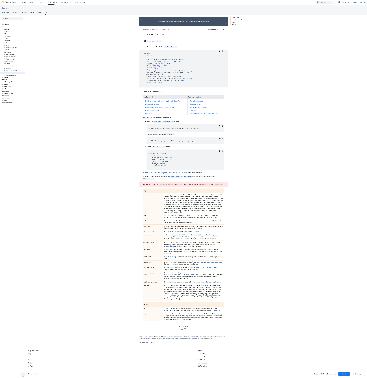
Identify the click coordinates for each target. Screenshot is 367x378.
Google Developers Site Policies (170, 338)
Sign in (362, 2)
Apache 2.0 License (144, 338)
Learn (31, 2)
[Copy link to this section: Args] (148, 191)
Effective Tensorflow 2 (152, 110)
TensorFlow (146, 29)
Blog (29, 354)
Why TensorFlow (80, 2)
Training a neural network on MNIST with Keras (204, 113)
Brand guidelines (203, 363)
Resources (51, 2)
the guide (219, 251)
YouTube (30, 366)
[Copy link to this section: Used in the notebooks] (164, 92)
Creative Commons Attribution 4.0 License (190, 336)
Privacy (36, 374)
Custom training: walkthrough (199, 107)
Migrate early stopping (152, 104)
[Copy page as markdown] (163, 34)
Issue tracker (201, 354)
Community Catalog (27, 12)
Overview (5, 12)
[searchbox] (12, 18)
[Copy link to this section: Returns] (150, 305)
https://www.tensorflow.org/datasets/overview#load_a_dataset (167, 173)
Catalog (14, 12)
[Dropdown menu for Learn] (35, 2)
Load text (193, 110)
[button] (12, 27)
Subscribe (344, 374)
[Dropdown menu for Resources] (57, 2)
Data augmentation (196, 104)
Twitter (30, 363)
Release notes (202, 357)
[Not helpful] (222, 29)
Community (65, 2)
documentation (195, 21)
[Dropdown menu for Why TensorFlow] (87, 2)
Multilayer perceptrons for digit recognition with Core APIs (162, 101)
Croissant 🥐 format (178, 21)
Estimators (148, 113)
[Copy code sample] (222, 51)
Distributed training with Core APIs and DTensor (159, 107)
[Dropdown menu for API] (44, 2)
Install (24, 2)
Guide (39, 12)
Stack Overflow (202, 360)
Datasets (6, 8)
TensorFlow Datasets (196, 101)
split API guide (173, 217)
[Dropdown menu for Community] (71, 2)
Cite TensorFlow (202, 366)
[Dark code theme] (219, 51)
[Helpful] (220, 29)
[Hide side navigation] (23, 374)
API (40, 2)
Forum (30, 357)
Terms (30, 374)
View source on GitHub (154, 41)
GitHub (355, 2)
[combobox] (325, 2)
